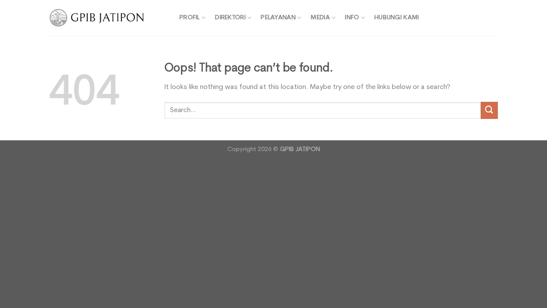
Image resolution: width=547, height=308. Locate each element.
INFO (352, 18)
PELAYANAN (278, 18)
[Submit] (489, 110)
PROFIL (189, 18)
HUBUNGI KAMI (396, 18)
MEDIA (320, 18)
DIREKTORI (230, 18)
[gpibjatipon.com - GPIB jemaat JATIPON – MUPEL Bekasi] (108, 18)
